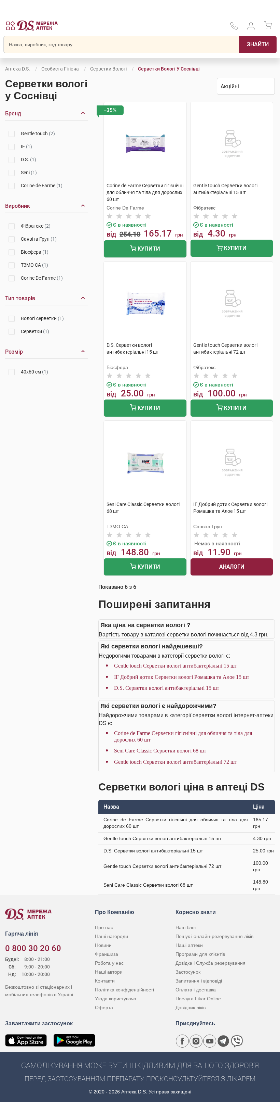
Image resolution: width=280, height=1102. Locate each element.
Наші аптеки (189, 945)
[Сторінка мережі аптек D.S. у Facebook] (182, 1041)
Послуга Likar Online (198, 998)
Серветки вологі (108, 69)
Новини (103, 945)
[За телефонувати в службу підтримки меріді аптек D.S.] (234, 28)
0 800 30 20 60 (33, 948)
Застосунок (188, 972)
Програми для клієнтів (200, 954)
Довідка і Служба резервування (211, 963)
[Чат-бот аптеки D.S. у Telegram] (223, 1041)
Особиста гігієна (60, 69)
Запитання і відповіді (199, 981)
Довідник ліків (191, 1007)
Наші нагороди (111, 936)
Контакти (105, 981)
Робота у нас (109, 963)
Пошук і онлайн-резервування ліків (214, 936)
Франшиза (106, 954)
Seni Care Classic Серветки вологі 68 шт (160, 750)
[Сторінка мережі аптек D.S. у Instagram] (196, 1041)
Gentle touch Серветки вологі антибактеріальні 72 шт (175, 762)
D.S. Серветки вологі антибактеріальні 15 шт (166, 688)
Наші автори (109, 972)
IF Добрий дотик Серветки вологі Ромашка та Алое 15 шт (181, 677)
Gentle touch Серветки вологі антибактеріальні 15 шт (175, 666)
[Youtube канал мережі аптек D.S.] (209, 1041)
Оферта (104, 1007)
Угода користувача (115, 998)
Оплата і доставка (196, 989)
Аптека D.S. (17, 69)
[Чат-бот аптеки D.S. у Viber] (237, 1041)
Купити (148, 249)
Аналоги (231, 566)
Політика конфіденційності (124, 989)
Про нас (104, 927)
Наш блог (186, 927)
